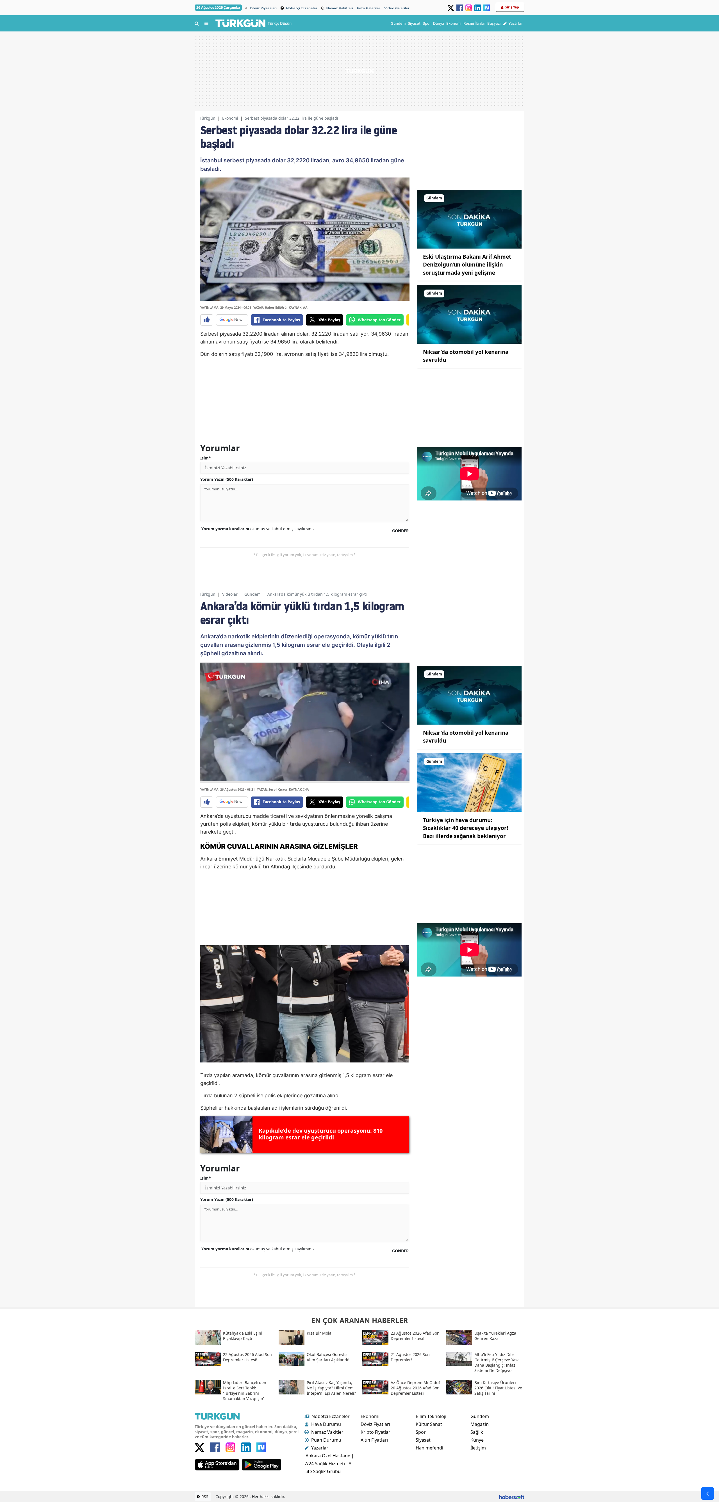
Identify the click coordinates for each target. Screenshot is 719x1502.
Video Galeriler (396, 8)
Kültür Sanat (429, 1424)
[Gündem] (469, 219)
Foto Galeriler (368, 8)
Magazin (479, 1424)
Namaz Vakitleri (339, 8)
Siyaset (423, 1440)
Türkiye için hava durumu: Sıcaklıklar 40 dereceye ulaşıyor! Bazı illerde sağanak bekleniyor (465, 828)
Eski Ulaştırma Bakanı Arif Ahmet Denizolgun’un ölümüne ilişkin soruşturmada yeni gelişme (467, 264)
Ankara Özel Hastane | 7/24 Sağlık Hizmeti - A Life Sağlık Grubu (329, 1463)
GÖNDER (400, 530)
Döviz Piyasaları (263, 8)
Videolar (230, 594)
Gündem (252, 594)
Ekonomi (230, 118)
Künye (477, 1440)
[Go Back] (707, 1493)
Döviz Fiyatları (375, 1424)
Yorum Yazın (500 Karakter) (226, 479)
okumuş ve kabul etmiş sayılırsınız (258, 528)
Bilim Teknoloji (431, 1416)
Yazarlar (319, 1448)
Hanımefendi (429, 1448)
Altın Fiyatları (374, 1440)
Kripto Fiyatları (376, 1432)
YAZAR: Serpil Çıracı (272, 789)
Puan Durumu (326, 1440)
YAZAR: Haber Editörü (269, 307)
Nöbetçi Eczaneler (301, 8)
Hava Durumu (326, 1424)
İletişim (478, 1448)
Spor (421, 1432)
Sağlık (476, 1432)
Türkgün (207, 118)
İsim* (205, 458)
